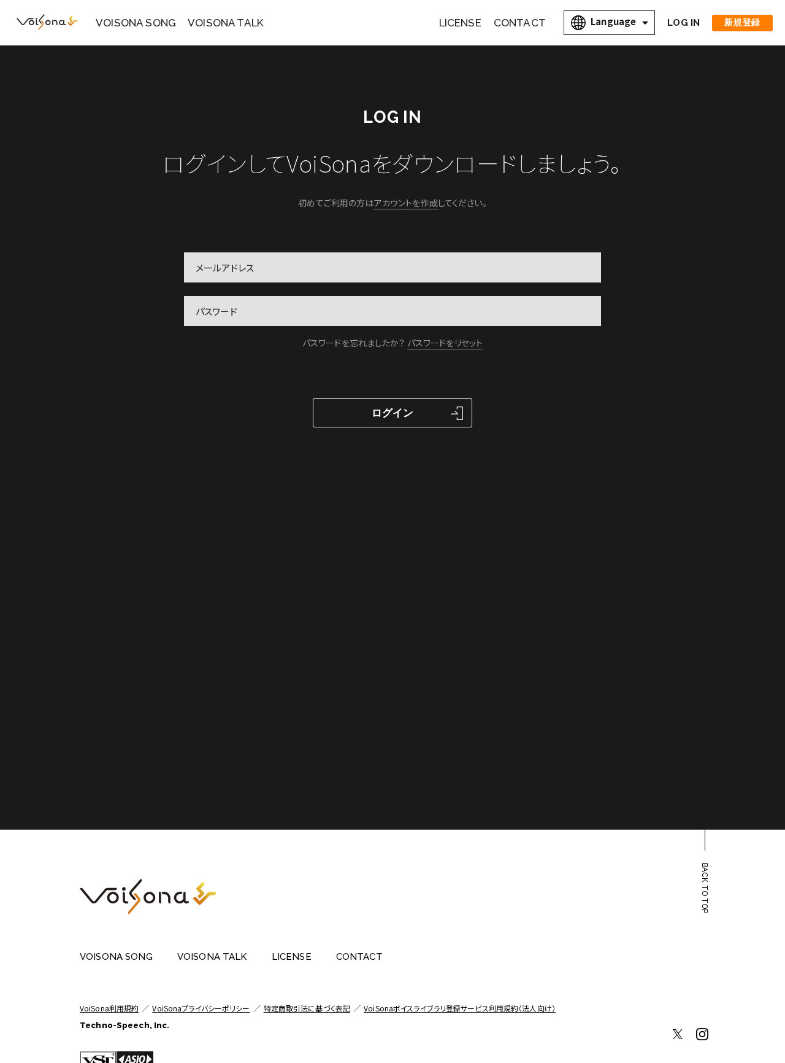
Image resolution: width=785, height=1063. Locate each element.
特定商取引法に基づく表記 (307, 1008)
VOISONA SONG (135, 23)
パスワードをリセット (445, 343)
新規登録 (742, 22)
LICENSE (460, 23)
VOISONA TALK (226, 23)
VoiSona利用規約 (109, 1008)
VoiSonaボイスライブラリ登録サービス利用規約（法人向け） (460, 1008)
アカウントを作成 (406, 203)
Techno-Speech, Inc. (124, 1025)
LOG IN (683, 22)
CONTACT (520, 23)
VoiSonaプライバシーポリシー (201, 1008)
